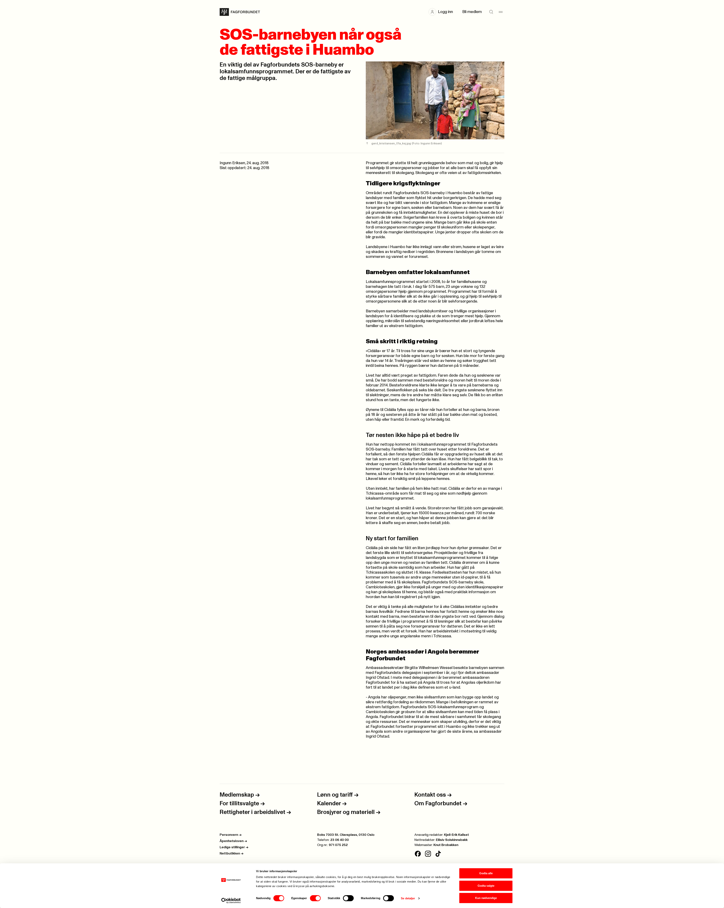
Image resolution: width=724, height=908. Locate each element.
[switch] (315, 898)
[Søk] (491, 12)
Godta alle (486, 873)
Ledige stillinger (234, 847)
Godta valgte (486, 885)
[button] (443, 12)
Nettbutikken (231, 853)
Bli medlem (472, 12)
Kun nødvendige (486, 898)
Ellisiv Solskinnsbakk (452, 840)
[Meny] (500, 12)
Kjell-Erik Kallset (456, 835)
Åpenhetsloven (233, 841)
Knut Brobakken (445, 845)
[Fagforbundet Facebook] (417, 853)
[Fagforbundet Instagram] (428, 853)
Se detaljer (408, 898)
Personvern (231, 835)
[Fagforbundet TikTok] (438, 853)
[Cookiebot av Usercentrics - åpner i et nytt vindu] (231, 900)
